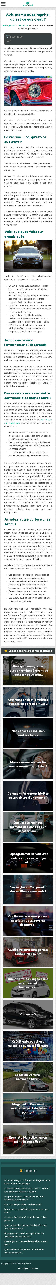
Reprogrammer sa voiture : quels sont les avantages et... (28, 858)
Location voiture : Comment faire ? (28, 1077)
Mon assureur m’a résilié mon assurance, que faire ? (28, 764)
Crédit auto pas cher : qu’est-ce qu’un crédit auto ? (28, 1046)
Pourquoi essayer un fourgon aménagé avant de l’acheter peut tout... (28, 671)
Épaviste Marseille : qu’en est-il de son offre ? (28, 1139)
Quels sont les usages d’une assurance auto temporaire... (28, 983)
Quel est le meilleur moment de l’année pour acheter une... (28, 827)
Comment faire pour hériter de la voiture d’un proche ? (28, 795)
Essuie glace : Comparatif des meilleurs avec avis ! (28, 889)
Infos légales (23, 1268)
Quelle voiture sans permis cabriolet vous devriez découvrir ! (28, 921)
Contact (34, 1268)
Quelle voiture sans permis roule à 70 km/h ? (28, 952)
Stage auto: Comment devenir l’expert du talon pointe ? (28, 1108)
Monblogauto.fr (9, 25)
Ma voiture (23, 25)
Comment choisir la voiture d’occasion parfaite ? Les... (28, 702)
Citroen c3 (28, 1014)
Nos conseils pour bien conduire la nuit (28, 733)
